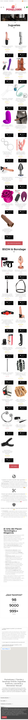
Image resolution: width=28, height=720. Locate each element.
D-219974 (7, 127)
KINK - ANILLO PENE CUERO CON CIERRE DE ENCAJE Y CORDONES (20, 321)
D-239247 (20, 298)
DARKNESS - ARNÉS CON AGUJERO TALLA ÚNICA (7, 271)
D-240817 (7, 325)
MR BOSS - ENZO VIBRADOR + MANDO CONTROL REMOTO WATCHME (7, 74)
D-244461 (20, 155)
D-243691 (7, 297)
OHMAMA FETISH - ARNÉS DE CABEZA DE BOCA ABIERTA (7, 400)
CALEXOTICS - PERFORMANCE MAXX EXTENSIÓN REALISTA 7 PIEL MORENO (7, 230)
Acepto (4, 717)
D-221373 (20, 179)
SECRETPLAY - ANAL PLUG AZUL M (20, 178)
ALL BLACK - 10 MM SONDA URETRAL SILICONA (7, 373)
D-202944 (7, 100)
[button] (3, 18)
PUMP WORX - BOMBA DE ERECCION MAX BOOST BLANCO (21, 47)
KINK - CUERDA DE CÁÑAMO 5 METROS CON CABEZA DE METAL (20, 400)
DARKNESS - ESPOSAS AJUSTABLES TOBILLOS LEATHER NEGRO (7, 348)
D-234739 (20, 273)
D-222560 (7, 272)
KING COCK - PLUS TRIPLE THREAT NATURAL (7, 47)
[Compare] (6, 44)
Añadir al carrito (10, 55)
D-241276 (20, 323)
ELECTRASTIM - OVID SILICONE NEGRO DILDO (20, 348)
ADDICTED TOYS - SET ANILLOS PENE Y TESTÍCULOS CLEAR (7, 153)
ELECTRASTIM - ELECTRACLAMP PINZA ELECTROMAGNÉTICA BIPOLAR (7, 452)
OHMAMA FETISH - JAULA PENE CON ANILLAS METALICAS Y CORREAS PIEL (20, 374)
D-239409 (20, 129)
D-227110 (20, 349)
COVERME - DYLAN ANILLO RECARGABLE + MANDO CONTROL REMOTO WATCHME (21, 205)
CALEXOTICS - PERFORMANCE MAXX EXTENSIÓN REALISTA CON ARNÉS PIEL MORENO (21, 126)
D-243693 (7, 454)
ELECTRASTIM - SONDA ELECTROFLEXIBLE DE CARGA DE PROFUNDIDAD (7, 295)
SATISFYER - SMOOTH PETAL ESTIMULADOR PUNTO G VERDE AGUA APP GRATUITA (21, 100)
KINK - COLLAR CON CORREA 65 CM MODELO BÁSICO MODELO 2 (20, 425)
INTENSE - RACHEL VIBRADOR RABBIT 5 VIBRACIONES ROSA (20, 153)
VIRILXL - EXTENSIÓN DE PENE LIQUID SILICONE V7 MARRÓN (20, 73)
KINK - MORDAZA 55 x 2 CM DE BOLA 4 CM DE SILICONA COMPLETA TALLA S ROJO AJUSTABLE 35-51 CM (7, 322)
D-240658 (20, 402)
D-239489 (20, 102)
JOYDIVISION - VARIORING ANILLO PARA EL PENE (7, 99)
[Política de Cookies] (23, 714)
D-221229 (7, 350)
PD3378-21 (7, 181)
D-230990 (7, 76)
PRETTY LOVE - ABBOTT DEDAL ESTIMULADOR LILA (7, 125)
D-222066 (7, 155)
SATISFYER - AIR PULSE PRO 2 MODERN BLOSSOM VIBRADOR (7, 204)
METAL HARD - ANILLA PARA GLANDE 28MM (7, 425)
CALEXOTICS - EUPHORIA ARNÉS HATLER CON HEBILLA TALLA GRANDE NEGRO (20, 295)
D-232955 (7, 402)
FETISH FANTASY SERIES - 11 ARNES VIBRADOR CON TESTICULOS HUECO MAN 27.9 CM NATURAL (7, 179)
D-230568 (7, 48)
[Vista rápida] (8, 44)
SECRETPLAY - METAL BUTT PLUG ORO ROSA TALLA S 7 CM (21, 271)
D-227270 (20, 75)
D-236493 (20, 49)
